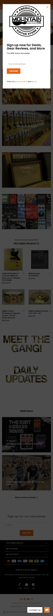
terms (34, 81)
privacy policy (21, 81)
